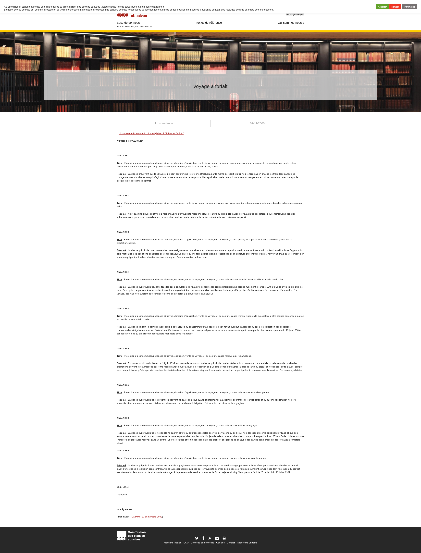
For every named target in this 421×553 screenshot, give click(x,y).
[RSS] (209, 538)
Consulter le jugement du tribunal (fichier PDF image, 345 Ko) (151, 133)
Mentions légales (172, 542)
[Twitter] (196, 538)
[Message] (217, 538)
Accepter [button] (382, 7)
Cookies (220, 542)
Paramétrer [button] (409, 7)
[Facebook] (203, 538)
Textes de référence (209, 22)
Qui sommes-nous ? (291, 22)
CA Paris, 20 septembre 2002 (147, 516)
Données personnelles (202, 542)
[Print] (224, 538)
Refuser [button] (395, 7)
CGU (186, 542)
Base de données (128, 22)
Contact (231, 542)
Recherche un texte (247, 542)
